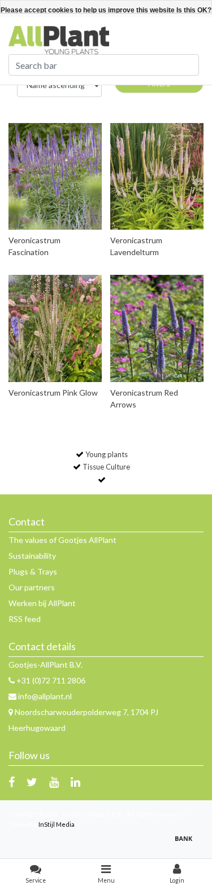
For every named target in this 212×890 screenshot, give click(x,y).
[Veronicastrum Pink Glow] (55, 328)
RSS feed (24, 619)
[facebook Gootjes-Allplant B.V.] (11, 781)
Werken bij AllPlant (42, 603)
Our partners (31, 587)
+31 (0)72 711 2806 (50, 680)
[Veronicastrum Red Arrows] (157, 328)
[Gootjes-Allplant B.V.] (58, 39)
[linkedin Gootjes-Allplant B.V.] (75, 781)
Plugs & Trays (32, 571)
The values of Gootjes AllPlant (62, 540)
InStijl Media (56, 824)
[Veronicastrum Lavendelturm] (157, 176)
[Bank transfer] (187, 843)
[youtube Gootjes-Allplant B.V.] (54, 781)
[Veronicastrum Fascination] (55, 176)
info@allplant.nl (45, 696)
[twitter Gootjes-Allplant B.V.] (32, 781)
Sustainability (32, 555)
